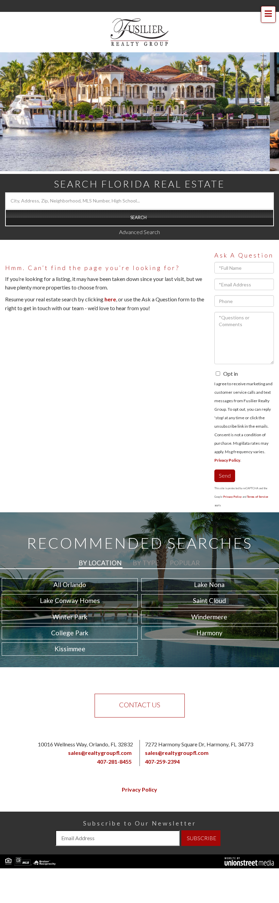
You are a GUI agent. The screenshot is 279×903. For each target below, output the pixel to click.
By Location (100, 563)
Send (225, 475)
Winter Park (69, 617)
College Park (69, 633)
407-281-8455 (114, 761)
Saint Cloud (209, 600)
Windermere (209, 617)
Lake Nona (209, 584)
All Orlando (69, 584)
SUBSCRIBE (201, 838)
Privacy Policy (227, 460)
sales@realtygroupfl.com (100, 752)
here (110, 299)
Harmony (209, 633)
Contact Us (139, 705)
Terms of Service (257, 496)
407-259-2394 (162, 761)
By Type (146, 563)
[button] (139, 217)
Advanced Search (139, 232)
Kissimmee (69, 649)
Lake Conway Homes (70, 600)
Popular (185, 563)
